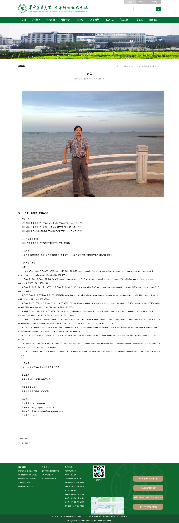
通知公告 (65, 19)
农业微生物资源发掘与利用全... (28, 475)
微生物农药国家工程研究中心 (27, 479)
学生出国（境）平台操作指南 (74, 506)
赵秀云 (24, 443)
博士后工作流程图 (70, 475)
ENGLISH (142, 2)
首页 (24, 19)
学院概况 (36, 19)
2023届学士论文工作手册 (148, 479)
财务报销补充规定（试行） (73, 479)
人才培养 (94, 19)
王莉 (23, 438)
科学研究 (80, 19)
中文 (130, 2)
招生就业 (109, 19)
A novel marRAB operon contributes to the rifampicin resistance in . (119, 287)
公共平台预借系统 (47, 475)
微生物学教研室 (144, 66)
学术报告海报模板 (70, 490)
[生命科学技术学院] (53, 8)
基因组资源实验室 (24, 483)
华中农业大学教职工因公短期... (75, 494)
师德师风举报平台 (70, 471)
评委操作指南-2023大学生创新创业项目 (148, 497)
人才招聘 (138, 19)
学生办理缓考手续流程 (148, 507)
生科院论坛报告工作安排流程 (74, 483)
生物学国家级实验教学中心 (50, 471)
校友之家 (153, 19)
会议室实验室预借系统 (49, 479)
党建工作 (123, 19)
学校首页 (154, 2)
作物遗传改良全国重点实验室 (27, 471)
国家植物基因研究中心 (25, 487)
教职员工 (134, 66)
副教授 (154, 66)
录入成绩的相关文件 (148, 488)
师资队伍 (50, 19)
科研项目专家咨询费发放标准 (74, 487)
